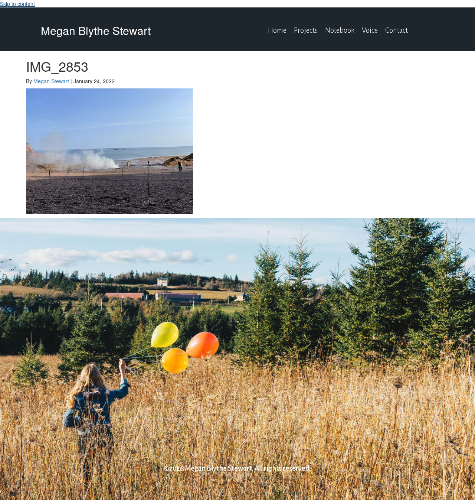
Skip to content (17, 3)
